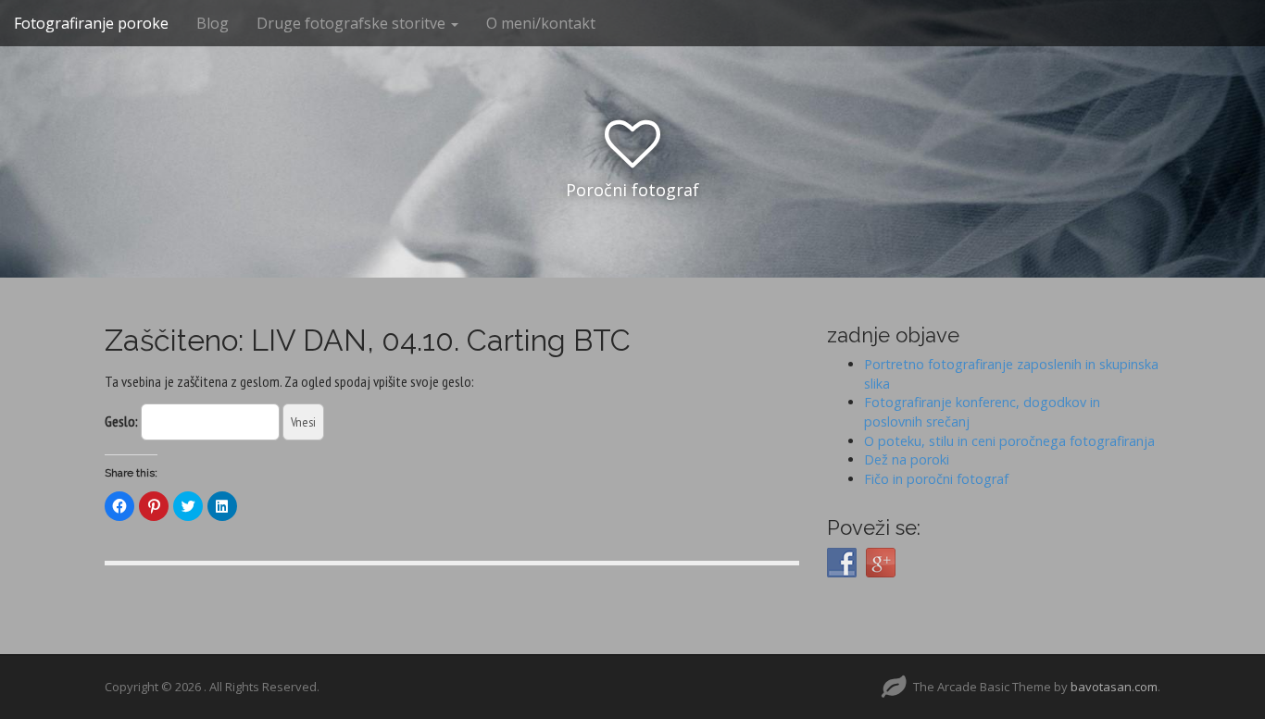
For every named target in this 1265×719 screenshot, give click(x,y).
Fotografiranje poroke (91, 23)
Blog (212, 23)
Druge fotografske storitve (353, 23)
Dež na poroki (906, 459)
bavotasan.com (1114, 686)
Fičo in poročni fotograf (936, 479)
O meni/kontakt (540, 23)
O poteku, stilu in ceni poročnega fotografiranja (1009, 441)
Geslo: (123, 421)
